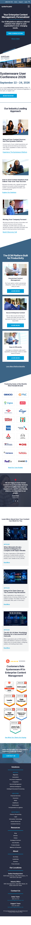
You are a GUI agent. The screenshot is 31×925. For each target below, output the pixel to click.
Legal (15, 816)
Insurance (15, 798)
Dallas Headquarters (15, 873)
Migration (15, 774)
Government (15, 805)
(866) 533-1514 (9, 2)
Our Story (15, 856)
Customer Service (15, 823)
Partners (15, 861)
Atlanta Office (15, 881)
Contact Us (10, 756)
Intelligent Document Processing (15, 789)
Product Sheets (15, 845)
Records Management (15, 784)
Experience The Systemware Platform (15, 152)
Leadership (15, 859)
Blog (15, 833)
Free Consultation (15, 33)
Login (25, 2)
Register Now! (8, 96)
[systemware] (7, 6)
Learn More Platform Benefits (15, 366)
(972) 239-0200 (17, 877)
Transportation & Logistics (15, 807)
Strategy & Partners (15, 840)
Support (21, 2)
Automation (15, 777)
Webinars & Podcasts (15, 847)
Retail (15, 800)
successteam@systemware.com (15, 900)
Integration (16, 781)
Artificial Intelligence (15, 786)
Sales (15, 2)
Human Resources (15, 821)
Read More (7, 562)
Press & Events (16, 863)
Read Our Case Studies (15, 467)
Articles (15, 835)
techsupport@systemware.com (15, 907)
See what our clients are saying (15, 737)
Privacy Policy (12, 912)
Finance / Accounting (15, 814)
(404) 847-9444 (17, 885)
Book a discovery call (10, 232)
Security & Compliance (15, 779)
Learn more (15, 291)
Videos (15, 838)
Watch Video (15, 39)
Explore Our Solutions (9, 192)
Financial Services (15, 795)
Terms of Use (19, 912)
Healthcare (15, 802)
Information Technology (15, 819)
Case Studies (15, 842)
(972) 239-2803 (15, 905)
